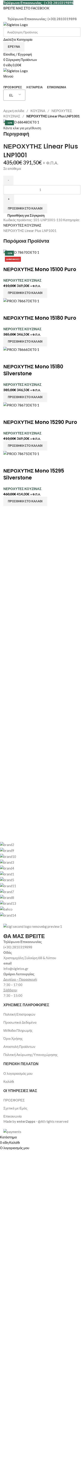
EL (11, 95)
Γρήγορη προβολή (20, 260)
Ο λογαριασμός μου (17, 1073)
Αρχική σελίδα (14, 111)
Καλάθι (8, 1081)
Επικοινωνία (12, 1116)
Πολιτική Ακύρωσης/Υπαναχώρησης (30, 1055)
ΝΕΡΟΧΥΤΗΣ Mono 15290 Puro (40, 422)
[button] (25, 293)
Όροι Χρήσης (13, 1038)
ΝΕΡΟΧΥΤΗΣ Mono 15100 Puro (39, 269)
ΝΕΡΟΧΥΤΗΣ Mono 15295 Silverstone (33, 474)
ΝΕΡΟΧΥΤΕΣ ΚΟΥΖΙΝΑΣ (22, 225)
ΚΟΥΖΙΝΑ (38, 111)
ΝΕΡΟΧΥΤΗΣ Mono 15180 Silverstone (33, 370)
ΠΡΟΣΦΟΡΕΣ (14, 1100)
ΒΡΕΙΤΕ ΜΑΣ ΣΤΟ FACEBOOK (26, 8)
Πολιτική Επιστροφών (19, 1014)
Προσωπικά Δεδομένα (20, 1022)
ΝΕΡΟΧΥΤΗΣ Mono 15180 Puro (39, 318)
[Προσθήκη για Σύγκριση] (9, 309)
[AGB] (38, 880)
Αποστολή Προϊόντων (19, 1047)
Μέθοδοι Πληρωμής (17, 1030)
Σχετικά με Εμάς (15, 1108)
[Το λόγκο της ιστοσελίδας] (15, 24)
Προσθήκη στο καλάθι (25, 208)
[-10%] (21, 300)
